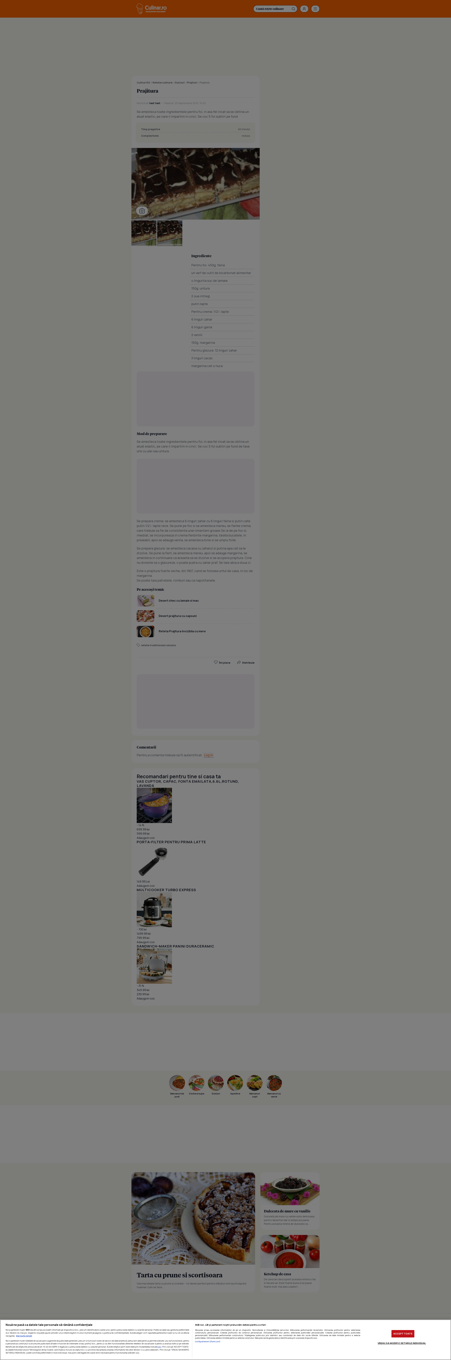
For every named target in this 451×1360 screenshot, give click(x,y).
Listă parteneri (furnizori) (207, 1341)
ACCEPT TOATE (402, 1333)
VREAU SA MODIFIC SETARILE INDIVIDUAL (402, 1343)
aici (159, 1346)
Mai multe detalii (24, 1335)
